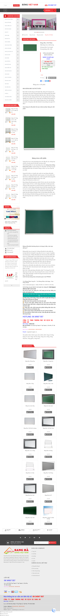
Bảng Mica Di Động (48, 450)
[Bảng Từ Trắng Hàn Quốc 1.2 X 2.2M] (8, 186)
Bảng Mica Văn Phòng (48, 472)
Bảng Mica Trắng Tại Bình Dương (48, 518)
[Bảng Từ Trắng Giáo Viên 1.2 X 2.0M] (8, 158)
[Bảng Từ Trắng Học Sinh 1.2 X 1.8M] (8, 149)
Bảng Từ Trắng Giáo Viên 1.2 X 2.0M (14, 158)
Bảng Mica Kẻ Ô (48, 495)
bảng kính (37, 338)
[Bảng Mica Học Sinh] (30, 488)
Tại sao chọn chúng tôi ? (11, 230)
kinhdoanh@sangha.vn (30, 284)
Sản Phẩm (34, 556)
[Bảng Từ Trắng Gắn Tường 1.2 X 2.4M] (8, 177)
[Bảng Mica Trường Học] (48, 354)
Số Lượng (42, 77)
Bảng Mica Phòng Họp (30, 361)
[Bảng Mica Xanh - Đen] (48, 377)
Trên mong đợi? (10, 252)
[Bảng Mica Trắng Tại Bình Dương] (48, 511)
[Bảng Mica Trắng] (30, 377)
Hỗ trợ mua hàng (35, 568)
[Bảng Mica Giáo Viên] (30, 511)
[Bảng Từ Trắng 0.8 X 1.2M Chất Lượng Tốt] (8, 119)
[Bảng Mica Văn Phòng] (48, 466)
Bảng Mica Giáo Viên (30, 517)
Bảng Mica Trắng (30, 383)
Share (43, 80)
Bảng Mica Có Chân (30, 472)
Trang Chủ (34, 551)
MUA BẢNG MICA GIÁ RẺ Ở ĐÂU (32, 88)
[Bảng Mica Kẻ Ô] (48, 488)
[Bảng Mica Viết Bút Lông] (48, 421)
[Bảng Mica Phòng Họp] (30, 354)
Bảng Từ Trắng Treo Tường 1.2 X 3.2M (14, 196)
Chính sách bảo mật (35, 573)
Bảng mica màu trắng (30, 405)
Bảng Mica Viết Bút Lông (48, 428)
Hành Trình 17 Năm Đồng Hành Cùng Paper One (11, 222)
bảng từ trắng (50, 335)
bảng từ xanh (26, 336)
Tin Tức (33, 558)
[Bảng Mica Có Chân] (30, 466)
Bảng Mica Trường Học (48, 361)
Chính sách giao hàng (36, 570)
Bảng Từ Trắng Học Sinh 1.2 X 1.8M (14, 149)
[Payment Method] (5, 591)
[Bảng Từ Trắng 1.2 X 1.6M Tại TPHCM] (8, 140)
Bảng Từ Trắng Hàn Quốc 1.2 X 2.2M (14, 186)
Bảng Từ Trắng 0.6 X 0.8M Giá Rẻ (14, 110)
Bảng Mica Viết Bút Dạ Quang (30, 428)
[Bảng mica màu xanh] (48, 399)
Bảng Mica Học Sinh (30, 495)
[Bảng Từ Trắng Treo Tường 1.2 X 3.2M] (8, 196)
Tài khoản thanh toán (36, 575)
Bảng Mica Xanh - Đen (48, 383)
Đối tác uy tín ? (10, 250)
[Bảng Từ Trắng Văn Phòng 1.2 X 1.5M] (8, 130)
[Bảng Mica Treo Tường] (30, 444)
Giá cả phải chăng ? (11, 248)
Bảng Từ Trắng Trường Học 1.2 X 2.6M (14, 168)
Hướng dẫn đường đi (36, 566)
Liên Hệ (33, 560)
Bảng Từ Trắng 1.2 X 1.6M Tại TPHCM (14, 140)
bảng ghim (31, 338)
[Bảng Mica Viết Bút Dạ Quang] (30, 421)
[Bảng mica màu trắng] (30, 399)
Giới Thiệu (34, 553)
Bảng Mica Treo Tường (30, 450)
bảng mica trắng (45, 336)
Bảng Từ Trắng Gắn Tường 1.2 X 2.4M (14, 177)
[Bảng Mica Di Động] (48, 444)
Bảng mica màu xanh (48, 405)
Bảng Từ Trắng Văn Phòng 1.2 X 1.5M (14, 131)
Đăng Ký (53, 542)
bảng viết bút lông (35, 336)
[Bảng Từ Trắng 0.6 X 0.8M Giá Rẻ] (8, 110)
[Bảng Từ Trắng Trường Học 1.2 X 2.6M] (8, 168)
